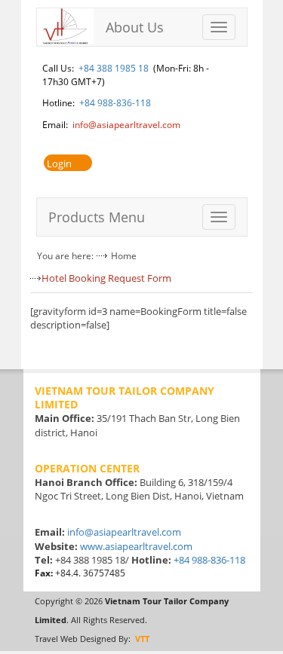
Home (124, 256)
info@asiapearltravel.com (126, 124)
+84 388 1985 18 (113, 68)
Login (59, 163)
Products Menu (96, 217)
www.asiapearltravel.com (136, 546)
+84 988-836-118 (115, 102)
